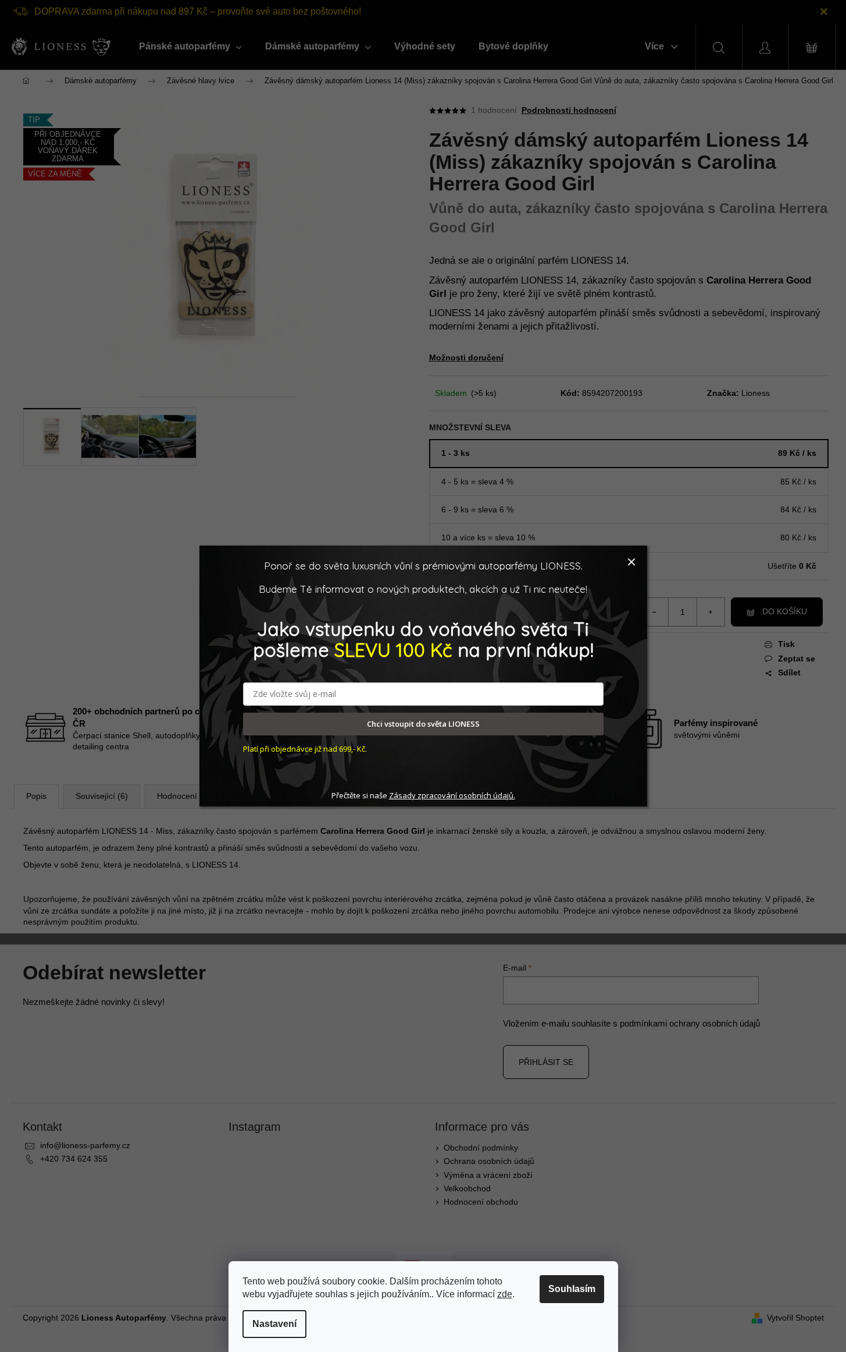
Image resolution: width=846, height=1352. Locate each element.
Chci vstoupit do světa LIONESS (423, 724)
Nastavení (274, 1324)
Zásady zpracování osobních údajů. (452, 795)
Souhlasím (571, 1289)
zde (504, 1294)
